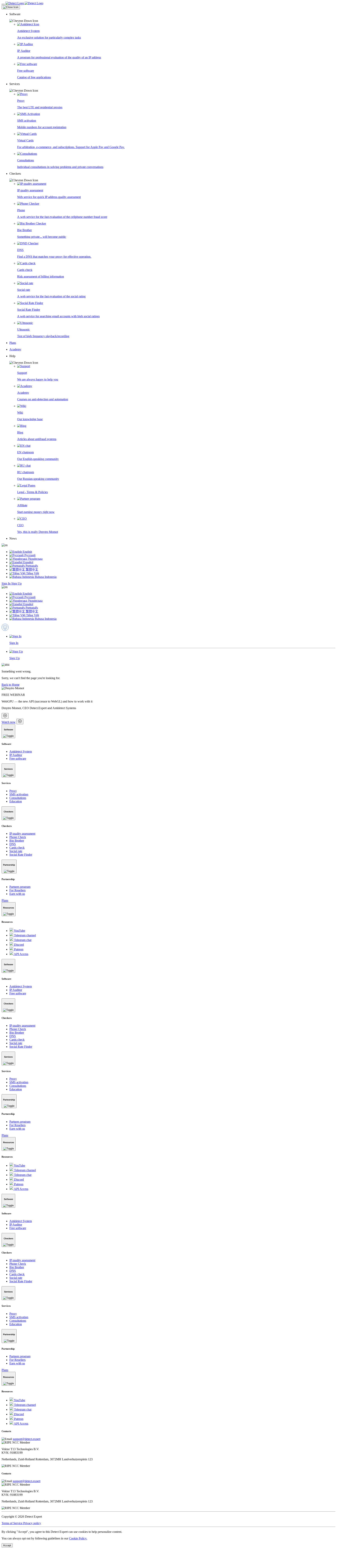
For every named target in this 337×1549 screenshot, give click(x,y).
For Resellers (17, 890)
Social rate (15, 851)
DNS (12, 844)
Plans (5, 900)
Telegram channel (24, 935)
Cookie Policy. (78, 1538)
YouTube (19, 930)
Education (15, 801)
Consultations (17, 798)
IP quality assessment (22, 833)
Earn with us (17, 893)
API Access (20, 954)
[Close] (11, 7)
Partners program (19, 886)
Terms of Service (12, 1523)
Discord (18, 944)
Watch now (9, 722)
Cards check (17, 847)
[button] (172, 17)
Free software (17, 758)
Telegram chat (22, 940)
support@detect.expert (26, 1439)
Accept (7, 1545)
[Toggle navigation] (3, 4)
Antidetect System (20, 751)
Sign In (6, 583)
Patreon (18, 949)
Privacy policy (32, 1523)
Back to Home (11, 684)
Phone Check (17, 837)
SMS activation (18, 794)
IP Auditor (15, 755)
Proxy (13, 791)
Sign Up (16, 583)
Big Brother (16, 840)
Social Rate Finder (20, 854)
